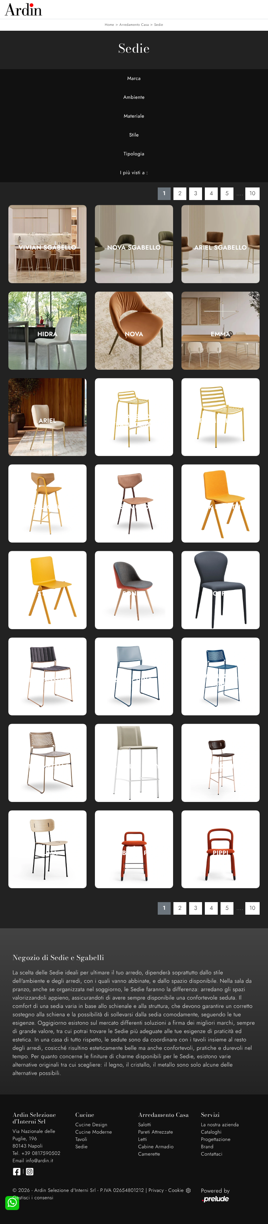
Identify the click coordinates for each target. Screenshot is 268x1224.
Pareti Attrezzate (155, 1132)
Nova (134, 334)
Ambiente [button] (134, 97)
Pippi (221, 853)
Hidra (47, 334)
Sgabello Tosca (47, 507)
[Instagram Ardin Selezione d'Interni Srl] (29, 1171)
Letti (142, 1139)
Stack (47, 593)
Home (109, 24)
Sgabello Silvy (134, 766)
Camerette (149, 1154)
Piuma (47, 853)
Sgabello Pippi (134, 853)
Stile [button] (134, 135)
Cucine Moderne (93, 1132)
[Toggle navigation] (257, 8)
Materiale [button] (134, 116)
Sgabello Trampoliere (134, 420)
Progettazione (216, 1139)
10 (252, 194)
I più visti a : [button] (134, 172)
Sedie (158, 24)
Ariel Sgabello (220, 247)
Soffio (220, 593)
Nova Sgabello (134, 247)
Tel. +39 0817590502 (36, 1153)
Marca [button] (134, 78)
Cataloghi (211, 1132)
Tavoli (81, 1139)
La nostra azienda (220, 1124)
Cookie (176, 1190)
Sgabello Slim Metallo (221, 680)
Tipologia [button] (134, 153)
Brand (207, 1146)
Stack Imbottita (220, 507)
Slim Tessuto (47, 680)
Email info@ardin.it (33, 1160)
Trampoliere (220, 421)
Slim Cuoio (134, 680)
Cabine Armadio (156, 1146)
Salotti (144, 1124)
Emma (220, 334)
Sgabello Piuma (220, 766)
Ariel (48, 421)
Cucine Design (91, 1124)
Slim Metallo (47, 766)
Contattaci (212, 1154)
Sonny (134, 593)
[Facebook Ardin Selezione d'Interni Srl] (17, 1171)
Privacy (156, 1190)
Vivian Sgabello (47, 247)
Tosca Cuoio (134, 507)
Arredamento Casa (134, 24)
